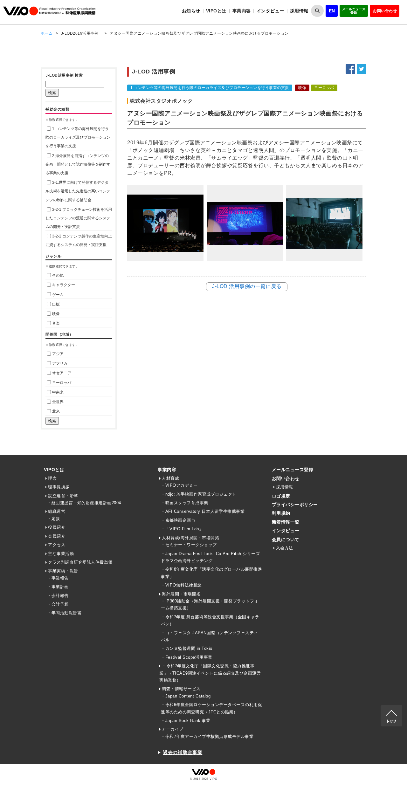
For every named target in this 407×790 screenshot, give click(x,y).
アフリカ (59, 363)
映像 (56, 314)
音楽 (56, 323)
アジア (58, 354)
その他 (58, 275)
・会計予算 (58, 604)
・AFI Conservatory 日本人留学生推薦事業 (203, 511)
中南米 (58, 392)
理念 (52, 478)
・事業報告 (58, 578)
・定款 (53, 518)
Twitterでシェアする (361, 69)
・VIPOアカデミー (179, 485)
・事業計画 (58, 586)
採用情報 (299, 10)
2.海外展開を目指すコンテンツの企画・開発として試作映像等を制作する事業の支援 (77, 164)
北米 (56, 411)
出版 (56, 304)
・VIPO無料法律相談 (181, 585)
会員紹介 (56, 536)
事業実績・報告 (63, 570)
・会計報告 (58, 595)
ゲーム (58, 294)
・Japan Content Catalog (185, 696)
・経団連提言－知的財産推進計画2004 (84, 502)
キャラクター (63, 285)
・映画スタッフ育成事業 (184, 502)
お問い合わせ (385, 11)
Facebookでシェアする (350, 69)
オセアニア (61, 373)
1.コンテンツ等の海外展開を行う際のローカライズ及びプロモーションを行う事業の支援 (77, 137)
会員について (286, 539)
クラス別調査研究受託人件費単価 (80, 562)
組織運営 (56, 511)
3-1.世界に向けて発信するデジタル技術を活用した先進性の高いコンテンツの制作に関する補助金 (77, 191)
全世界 (58, 402)
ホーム (47, 33)
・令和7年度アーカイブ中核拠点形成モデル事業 (207, 736)
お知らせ (191, 10)
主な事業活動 (61, 553)
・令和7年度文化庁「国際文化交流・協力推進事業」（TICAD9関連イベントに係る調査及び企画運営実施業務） (210, 673)
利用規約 (281, 513)
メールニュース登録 (354, 10)
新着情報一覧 (286, 522)
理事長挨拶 (59, 486)
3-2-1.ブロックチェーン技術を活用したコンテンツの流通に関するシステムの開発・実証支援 (78, 218)
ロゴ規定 (281, 495)
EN (332, 10)
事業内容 (167, 469)
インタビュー (270, 10)
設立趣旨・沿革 (63, 495)
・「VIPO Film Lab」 (182, 528)
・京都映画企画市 (178, 520)
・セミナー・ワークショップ (189, 544)
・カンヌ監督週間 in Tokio (186, 648)
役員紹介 (56, 527)
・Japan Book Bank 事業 (185, 720)
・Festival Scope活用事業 (186, 657)
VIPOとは (54, 469)
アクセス (56, 544)
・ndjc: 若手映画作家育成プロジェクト (199, 494)
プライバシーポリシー (295, 504)
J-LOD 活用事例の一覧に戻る (246, 286)
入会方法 (284, 548)
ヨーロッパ (61, 383)
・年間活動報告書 (64, 612)
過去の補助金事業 (182, 752)
